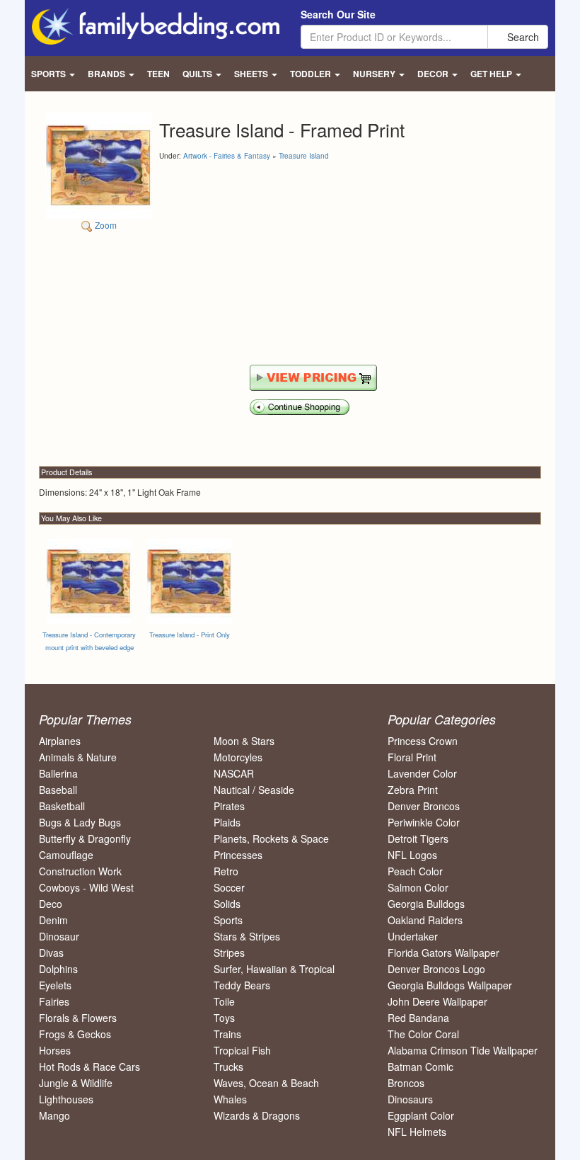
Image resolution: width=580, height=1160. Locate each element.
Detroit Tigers (418, 838)
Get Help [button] (492, 73)
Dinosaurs (410, 1099)
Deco (50, 904)
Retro (226, 871)
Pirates (229, 806)
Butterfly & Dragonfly (85, 838)
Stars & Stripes (247, 936)
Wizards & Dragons (257, 1115)
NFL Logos (412, 855)
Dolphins (58, 969)
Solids (227, 904)
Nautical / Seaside (254, 790)
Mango (54, 1115)
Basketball (62, 806)
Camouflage (66, 855)
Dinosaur (59, 936)
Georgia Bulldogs (426, 904)
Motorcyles (238, 757)
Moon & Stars (244, 741)
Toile (224, 1001)
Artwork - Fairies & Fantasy (226, 156)
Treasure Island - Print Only (189, 634)
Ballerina (58, 773)
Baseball (58, 790)
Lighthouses (66, 1099)
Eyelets (55, 985)
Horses (55, 1050)
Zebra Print (413, 790)
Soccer (229, 887)
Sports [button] (49, 73)
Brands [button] (107, 73)
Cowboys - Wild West (86, 887)
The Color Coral (423, 1034)
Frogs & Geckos (75, 1034)
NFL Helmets (417, 1132)
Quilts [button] (198, 73)
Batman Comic (420, 1066)
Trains (227, 1034)
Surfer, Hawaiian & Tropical (274, 969)
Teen (158, 73)
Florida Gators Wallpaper (443, 952)
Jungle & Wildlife (75, 1083)
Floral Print (412, 757)
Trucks (228, 1066)
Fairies (54, 1001)
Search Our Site (338, 14)
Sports (228, 920)
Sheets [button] (252, 73)
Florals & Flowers (78, 1018)
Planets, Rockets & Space (271, 838)
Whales (230, 1099)
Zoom (105, 225)
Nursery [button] (375, 73)
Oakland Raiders (425, 920)
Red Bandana (418, 1018)
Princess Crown (423, 741)
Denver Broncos (424, 806)
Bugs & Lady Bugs (80, 822)
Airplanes (60, 741)
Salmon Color (418, 887)
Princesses (238, 855)
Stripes (229, 952)
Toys (224, 1018)
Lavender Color (422, 773)
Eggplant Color (421, 1115)
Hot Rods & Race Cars (89, 1066)
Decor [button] (434, 73)
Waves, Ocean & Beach (266, 1083)
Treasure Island (304, 156)
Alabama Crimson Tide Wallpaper (463, 1050)
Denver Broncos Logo (436, 969)
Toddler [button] (311, 73)
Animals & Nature (78, 757)
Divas (51, 952)
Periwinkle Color (424, 822)
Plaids (227, 822)
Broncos (406, 1083)
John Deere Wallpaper (437, 1001)
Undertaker (413, 936)
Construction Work (80, 871)
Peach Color (415, 871)
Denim (53, 920)
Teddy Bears (242, 985)
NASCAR (234, 773)
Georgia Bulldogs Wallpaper (450, 985)
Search (521, 37)
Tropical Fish (242, 1050)
